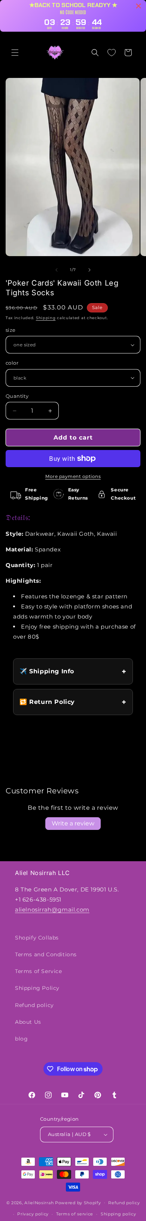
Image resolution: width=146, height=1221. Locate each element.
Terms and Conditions (46, 954)
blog (21, 1038)
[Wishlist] (111, 52)
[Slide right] (89, 270)
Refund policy (34, 1005)
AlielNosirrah (39, 1202)
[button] (15, 52)
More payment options (73, 476)
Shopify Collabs (37, 937)
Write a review (73, 823)
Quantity (17, 396)
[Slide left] (56, 270)
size (11, 330)
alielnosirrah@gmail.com (52, 909)
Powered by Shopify (78, 1202)
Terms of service (74, 1214)
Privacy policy (33, 1214)
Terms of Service (38, 971)
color (12, 363)
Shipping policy (118, 1214)
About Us (28, 1022)
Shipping (46, 317)
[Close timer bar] (139, 6)
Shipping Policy (37, 988)
